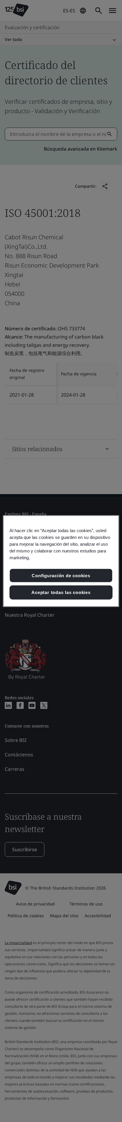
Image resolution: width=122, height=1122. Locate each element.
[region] (61, 561)
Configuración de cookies (61, 575)
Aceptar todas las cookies (60, 592)
